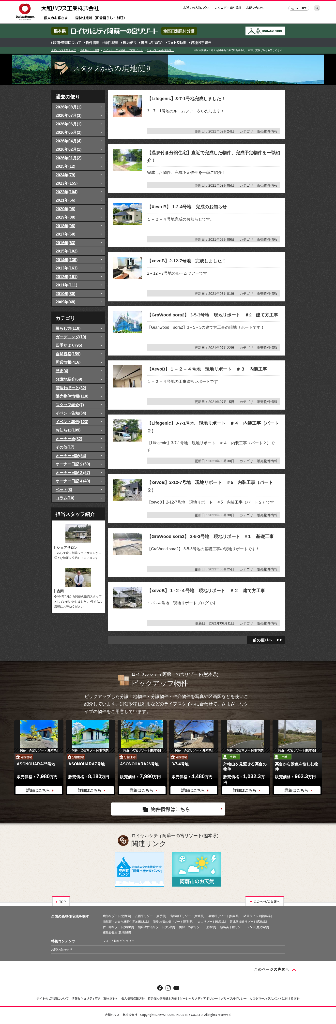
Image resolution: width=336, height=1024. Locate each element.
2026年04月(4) (68, 141)
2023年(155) (66, 183)
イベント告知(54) (71, 413)
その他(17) (65, 447)
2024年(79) (65, 175)
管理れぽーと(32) (71, 388)
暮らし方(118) (68, 328)
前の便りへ (263, 640)
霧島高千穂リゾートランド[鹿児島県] (244, 927)
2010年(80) (65, 293)
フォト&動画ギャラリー (118, 941)
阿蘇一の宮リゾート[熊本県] (197, 927)
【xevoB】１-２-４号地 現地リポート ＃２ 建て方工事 (206, 590)
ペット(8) (64, 489)
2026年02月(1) (68, 149)
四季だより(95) (69, 345)
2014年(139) (66, 259)
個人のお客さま (56, 18)
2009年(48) (65, 302)
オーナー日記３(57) (73, 472)
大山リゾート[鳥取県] (212, 921)
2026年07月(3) (68, 115)
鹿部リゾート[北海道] (117, 916)
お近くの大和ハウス (196, 7)
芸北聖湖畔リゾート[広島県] (248, 921)
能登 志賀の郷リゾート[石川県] (173, 921)
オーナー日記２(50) (73, 464)
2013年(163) (66, 268)
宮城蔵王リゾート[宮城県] (187, 916)
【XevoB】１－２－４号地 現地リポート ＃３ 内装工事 (207, 369)
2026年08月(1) (68, 107)
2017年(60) (65, 234)
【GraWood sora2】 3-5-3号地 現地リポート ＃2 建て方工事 (212, 314)
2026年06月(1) (68, 124)
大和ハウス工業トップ (63, 50)
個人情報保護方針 (133, 998)
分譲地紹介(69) (69, 379)
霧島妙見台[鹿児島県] (117, 932)
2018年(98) (65, 225)
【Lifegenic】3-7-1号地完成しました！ (186, 98)
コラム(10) (65, 498)
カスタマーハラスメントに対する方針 (274, 998)
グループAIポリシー (234, 998)
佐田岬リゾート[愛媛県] (118, 927)
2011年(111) (66, 285)
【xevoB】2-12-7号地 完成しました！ (186, 260)
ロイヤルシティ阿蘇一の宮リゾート (123, 50)
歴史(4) (62, 371)
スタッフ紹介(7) (70, 404)
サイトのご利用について (52, 998)
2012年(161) (66, 276)
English (294, 8)
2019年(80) (65, 217)
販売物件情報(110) (72, 396)
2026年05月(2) (68, 132)
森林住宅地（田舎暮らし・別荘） (101, 18)
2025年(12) (65, 166)
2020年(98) (65, 209)
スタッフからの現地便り (160, 50)
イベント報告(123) (72, 421)
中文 (304, 8)
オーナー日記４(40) (73, 481)
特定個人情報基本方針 (162, 998)
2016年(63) (65, 242)
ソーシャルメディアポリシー (199, 998)
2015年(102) (66, 251)
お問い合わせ (255, 7)
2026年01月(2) (68, 158)
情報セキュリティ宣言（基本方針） (95, 998)
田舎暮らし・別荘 (89, 50)
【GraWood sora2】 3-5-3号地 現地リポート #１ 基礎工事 (210, 536)
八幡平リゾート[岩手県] (150, 916)
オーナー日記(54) (71, 455)
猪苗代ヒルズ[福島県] (258, 916)
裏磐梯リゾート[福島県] (223, 916)
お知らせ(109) (68, 430)
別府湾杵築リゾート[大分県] (156, 927)
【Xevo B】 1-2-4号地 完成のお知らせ (187, 206)
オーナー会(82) (69, 438)
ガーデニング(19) (71, 337)
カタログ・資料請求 (228, 7)
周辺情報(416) (68, 362)
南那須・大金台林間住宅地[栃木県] (126, 921)
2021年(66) (65, 200)
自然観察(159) (68, 354)
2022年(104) (66, 192)
